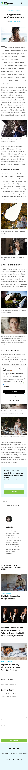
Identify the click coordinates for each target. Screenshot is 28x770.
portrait (16, 21)
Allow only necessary (14, 400)
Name (3, 719)
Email (3, 725)
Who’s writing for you (6, 753)
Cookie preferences (14, 755)
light (11, 21)
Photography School (14, 10)
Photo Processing (6, 593)
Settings (14, 396)
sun (20, 21)
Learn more (6, 386)
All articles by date (17, 753)
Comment (4, 699)
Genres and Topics (6, 661)
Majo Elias (9, 527)
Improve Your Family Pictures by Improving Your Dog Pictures (11, 667)
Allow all (14, 391)
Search (24, 753)
